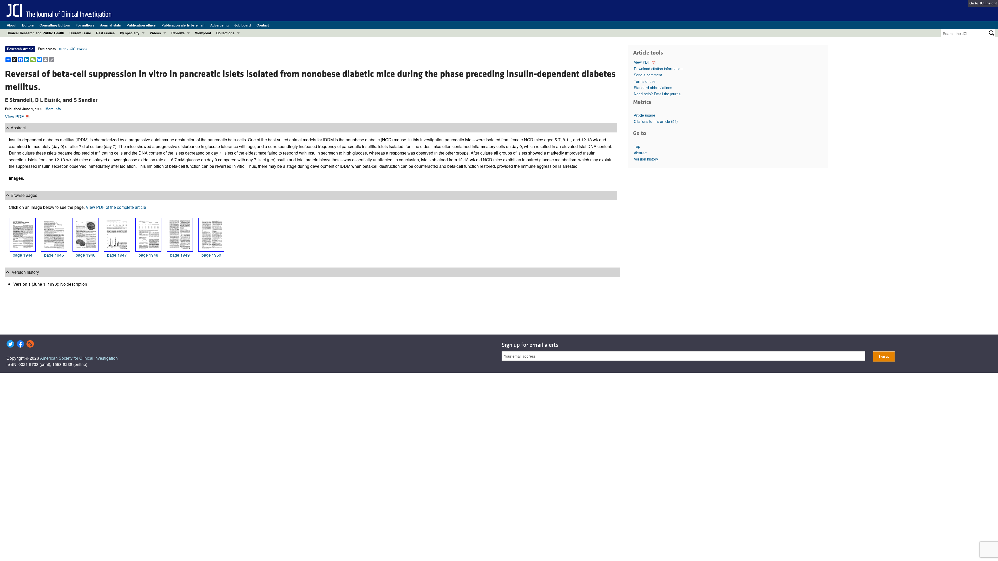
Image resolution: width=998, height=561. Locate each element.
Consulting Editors (55, 25)
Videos (155, 32)
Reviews (178, 32)
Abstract (640, 152)
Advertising (219, 25)
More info (53, 108)
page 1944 (22, 255)
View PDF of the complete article (116, 207)
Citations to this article (656, 121)
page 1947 (117, 255)
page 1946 (85, 255)
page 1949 (180, 255)
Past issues (105, 32)
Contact (263, 25)
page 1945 (54, 255)
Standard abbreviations (653, 87)
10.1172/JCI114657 (72, 48)
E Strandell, (20, 100)
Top (637, 146)
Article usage (644, 115)
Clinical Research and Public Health (35, 32)
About (11, 25)
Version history (646, 159)
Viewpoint (203, 32)
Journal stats (110, 25)
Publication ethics (141, 25)
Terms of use (644, 81)
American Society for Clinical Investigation (79, 358)
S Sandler (85, 100)
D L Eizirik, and (54, 100)
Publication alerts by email (183, 25)
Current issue (80, 32)
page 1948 (148, 255)
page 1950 (211, 255)
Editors (28, 25)
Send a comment (648, 74)
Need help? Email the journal (657, 93)
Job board (242, 25)
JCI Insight (988, 3)
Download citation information (658, 68)
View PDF (15, 116)
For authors (85, 25)
